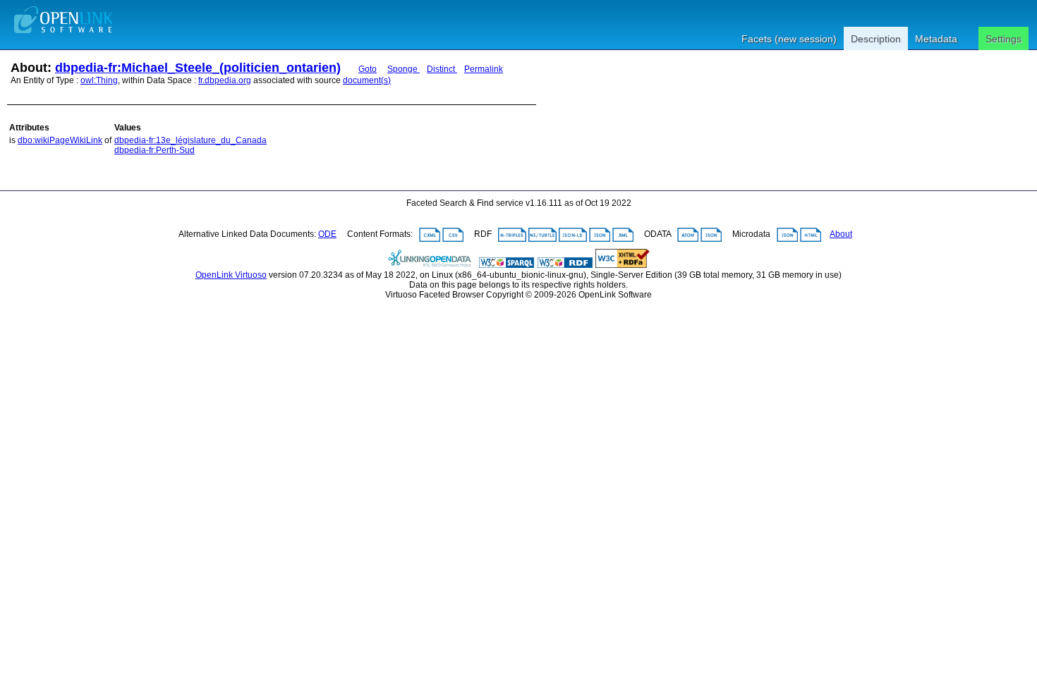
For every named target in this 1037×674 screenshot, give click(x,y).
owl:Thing (99, 80)
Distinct (442, 69)
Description (876, 38)
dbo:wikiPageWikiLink (60, 140)
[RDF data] (565, 265)
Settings (1003, 38)
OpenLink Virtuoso (231, 275)
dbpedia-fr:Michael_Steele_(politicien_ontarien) (198, 68)
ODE (327, 234)
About (841, 234)
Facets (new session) (789, 38)
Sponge (403, 69)
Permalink (483, 69)
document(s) (367, 80)
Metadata (936, 38)
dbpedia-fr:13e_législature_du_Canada (190, 140)
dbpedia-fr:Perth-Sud (154, 150)
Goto (367, 69)
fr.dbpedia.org (224, 80)
